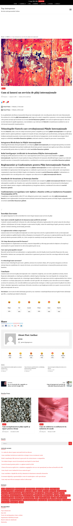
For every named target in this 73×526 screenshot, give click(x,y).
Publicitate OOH (5, 500)
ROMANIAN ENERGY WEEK (54, 500)
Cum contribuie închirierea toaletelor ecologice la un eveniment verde (22, 455)
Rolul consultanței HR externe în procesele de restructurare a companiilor (23, 458)
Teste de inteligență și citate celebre (12, 515)
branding (35, 491)
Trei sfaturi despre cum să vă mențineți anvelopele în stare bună (20, 461)
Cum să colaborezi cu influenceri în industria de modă (52, 428)
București (40, 491)
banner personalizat (19, 491)
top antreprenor (5, 502)
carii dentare (4, 493)
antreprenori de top (20, 488)
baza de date (28, 491)
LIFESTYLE (43, 3)
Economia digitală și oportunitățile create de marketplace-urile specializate (23, 476)
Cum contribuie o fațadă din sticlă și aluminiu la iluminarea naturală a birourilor (24, 473)
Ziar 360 (3, 513)
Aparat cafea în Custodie (7, 491)
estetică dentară (38, 495)
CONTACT (57, 3)
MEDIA (3, 88)
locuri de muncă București (7, 497)
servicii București (66, 500)
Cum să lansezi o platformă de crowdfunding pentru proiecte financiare (34, 367)
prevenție (53, 497)
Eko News (62, 493)
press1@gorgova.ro (26, 342)
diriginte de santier (39, 493)
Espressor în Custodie (28, 495)
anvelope (46, 488)
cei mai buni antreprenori (15, 493)
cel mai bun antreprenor (28, 493)
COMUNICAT (22, 3)
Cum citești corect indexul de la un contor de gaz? (16, 470)
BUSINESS (35, 3)
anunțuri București (30, 488)
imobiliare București (48, 495)
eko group (56, 493)
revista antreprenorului (16, 500)
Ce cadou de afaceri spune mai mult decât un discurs (16, 452)
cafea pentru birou (61, 491)
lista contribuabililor (65, 495)
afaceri (3, 488)
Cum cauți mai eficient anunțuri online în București (16, 479)
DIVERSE (50, 3)
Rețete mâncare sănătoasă (8, 520)
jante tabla (56, 495)
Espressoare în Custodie (16, 495)
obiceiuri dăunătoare (29, 497)
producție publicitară (62, 497)
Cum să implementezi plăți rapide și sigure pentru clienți (16, 428)
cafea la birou (53, 491)
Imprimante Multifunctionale (9, 517)
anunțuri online (39, 488)
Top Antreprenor (8, 8)
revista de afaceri (42, 500)
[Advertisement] (36, 25)
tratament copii (14, 502)
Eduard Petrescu (49, 493)
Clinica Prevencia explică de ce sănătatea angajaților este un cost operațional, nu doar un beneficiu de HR (32, 467)
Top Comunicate (6, 510)
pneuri (36, 497)
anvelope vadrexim (54, 488)
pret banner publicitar (44, 497)
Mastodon (4, 522)
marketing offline (19, 497)
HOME (15, 3)
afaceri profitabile (10, 488)
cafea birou (46, 491)
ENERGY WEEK (5, 495)
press (20, 339)
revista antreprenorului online (30, 500)
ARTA (29, 3)
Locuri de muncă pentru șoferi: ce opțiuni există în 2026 (17, 464)
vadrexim (21, 502)
